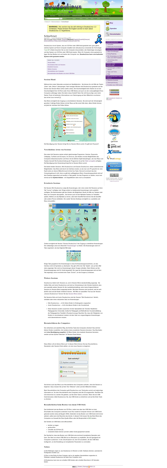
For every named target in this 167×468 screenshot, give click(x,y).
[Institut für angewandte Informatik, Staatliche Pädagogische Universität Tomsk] (114, 132)
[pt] (78, 13)
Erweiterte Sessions (53, 67)
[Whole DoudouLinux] (73, 255)
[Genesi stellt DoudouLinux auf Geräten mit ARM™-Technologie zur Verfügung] (114, 139)
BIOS (90, 418)
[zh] (100, 13)
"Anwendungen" (72, 245)
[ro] (84, 13)
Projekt (95, 18)
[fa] (69, 13)
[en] (65, 13)
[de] (62, 13)
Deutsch (47, 21)
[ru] (86, 13)
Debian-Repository (105, 18)
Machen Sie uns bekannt (92, 15)
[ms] (74, 13)
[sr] (87, 13)
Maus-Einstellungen (112, 51)
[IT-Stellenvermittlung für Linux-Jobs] (114, 158)
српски (73, 41)
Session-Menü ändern (75, 294)
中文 (78, 41)
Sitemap (77, 18)
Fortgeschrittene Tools (114, 77)
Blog (89, 18)
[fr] (71, 13)
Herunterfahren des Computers (56, 71)
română (62, 41)
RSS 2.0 (92, 466)
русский (68, 41)
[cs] (60, 13)
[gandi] (114, 146)
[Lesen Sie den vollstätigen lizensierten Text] (114, 175)
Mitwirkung (106, 15)
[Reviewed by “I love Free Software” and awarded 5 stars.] (114, 167)
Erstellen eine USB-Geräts (114, 85)
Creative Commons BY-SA (114, 181)
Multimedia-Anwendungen (114, 46)
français (87, 39)
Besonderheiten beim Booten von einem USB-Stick (61, 73)
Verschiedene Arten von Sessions (56, 64)
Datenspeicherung (112, 82)
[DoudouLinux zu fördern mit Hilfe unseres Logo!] (114, 116)
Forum (84, 18)
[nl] (76, 13)
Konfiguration (112, 49)
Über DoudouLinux (64, 15)
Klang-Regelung (111, 54)
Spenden (53, 15)
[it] (72, 13)
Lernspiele (110, 44)
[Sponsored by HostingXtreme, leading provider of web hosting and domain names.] (114, 152)
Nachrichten (69, 18)
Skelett (80, 466)
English (76, 39)
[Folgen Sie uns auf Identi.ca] (114, 90)
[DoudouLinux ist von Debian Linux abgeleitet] (114, 126)
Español (81, 39)
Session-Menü (51, 62)
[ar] (58, 13)
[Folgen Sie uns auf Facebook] (114, 92)
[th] (94, 13)
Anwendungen (112, 42)
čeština (65, 39)
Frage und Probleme (110, 64)
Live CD (47, 50)
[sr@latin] (91, 13)
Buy (46, 15)
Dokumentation (77, 15)
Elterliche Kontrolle (112, 80)
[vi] (98, 13)
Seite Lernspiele (90, 161)
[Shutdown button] (73, 339)
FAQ (108, 74)
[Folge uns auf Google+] (114, 94)
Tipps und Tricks (112, 71)
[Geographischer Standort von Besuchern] (114, 102)
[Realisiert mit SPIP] (74, 466)
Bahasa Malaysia (54, 41)
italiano (46, 41)
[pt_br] (81, 13)
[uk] (97, 13)
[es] (67, 13)
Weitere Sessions (52, 69)
